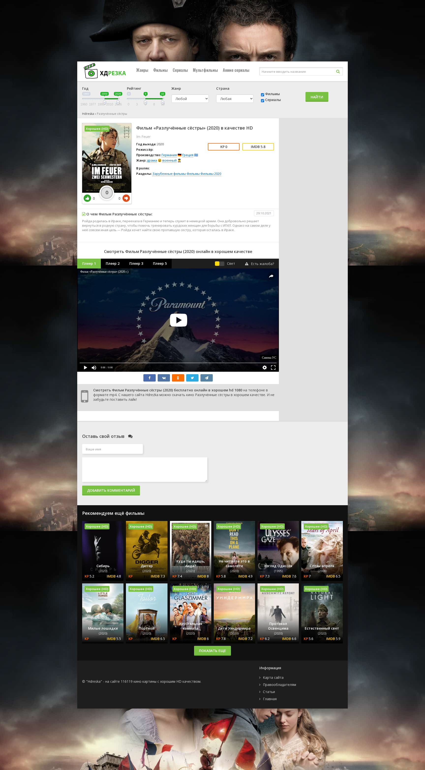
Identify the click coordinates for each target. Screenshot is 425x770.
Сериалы (180, 70)
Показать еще (212, 650)
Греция (187, 155)
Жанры (142, 70)
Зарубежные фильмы (169, 173)
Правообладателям (279, 684)
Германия (169, 155)
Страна (222, 88)
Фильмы (160, 70)
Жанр (176, 88)
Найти (317, 97)
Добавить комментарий (111, 490)
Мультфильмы (205, 70)
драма (152, 160)
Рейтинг (134, 88)
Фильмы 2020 (210, 173)
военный (169, 160)
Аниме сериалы (236, 70)
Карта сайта (273, 677)
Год (85, 88)
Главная (270, 698)
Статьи (269, 691)
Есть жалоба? (262, 263)
